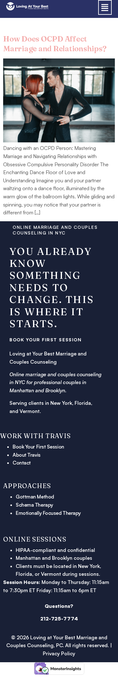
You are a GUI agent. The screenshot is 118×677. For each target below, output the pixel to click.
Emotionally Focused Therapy (48, 513)
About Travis (27, 455)
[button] (105, 7)
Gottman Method (35, 496)
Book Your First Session (38, 446)
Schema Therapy (34, 505)
